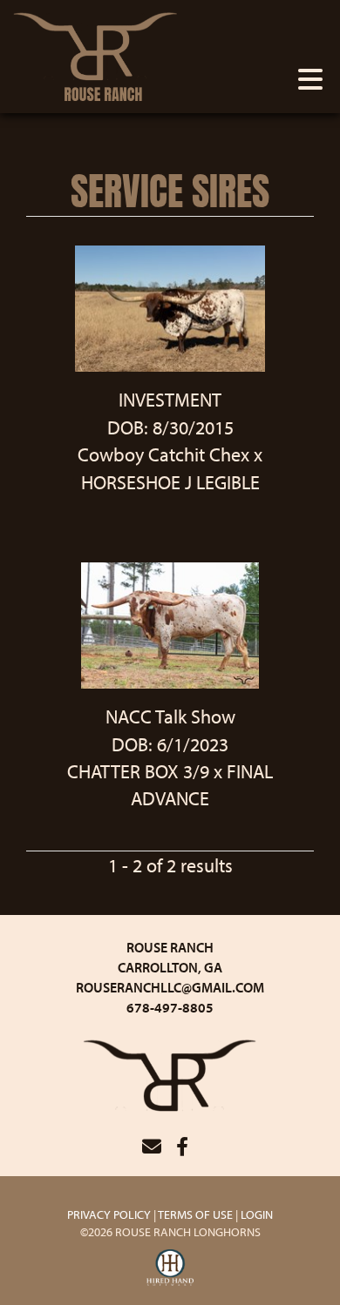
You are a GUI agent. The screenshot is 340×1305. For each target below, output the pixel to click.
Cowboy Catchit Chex (163, 454)
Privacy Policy (109, 1214)
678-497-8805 (170, 1007)
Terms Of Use (195, 1214)
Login (257, 1214)
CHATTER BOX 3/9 (138, 771)
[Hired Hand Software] (170, 1268)
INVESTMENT (170, 399)
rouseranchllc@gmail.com (170, 987)
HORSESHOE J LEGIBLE (170, 482)
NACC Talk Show (170, 716)
